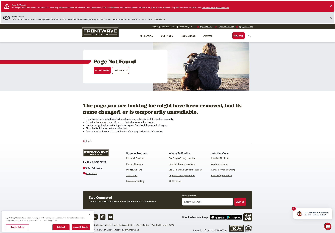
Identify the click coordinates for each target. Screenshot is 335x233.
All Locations (175, 181)
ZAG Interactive (132, 229)
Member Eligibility (220, 158)
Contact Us (120, 70)
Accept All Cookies (80, 227)
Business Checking (135, 181)
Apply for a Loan (219, 164)
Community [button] (184, 26)
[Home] (100, 33)
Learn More (160, 19)
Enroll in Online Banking (223, 169)
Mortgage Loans (134, 169)
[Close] (331, 6)
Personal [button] (146, 36)
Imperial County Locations (182, 175)
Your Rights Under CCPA (163, 225)
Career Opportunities (221, 175)
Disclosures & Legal (102, 225)
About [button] (207, 35)
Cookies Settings (17, 227)
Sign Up (240, 201)
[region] (48, 221)
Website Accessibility (124, 225)
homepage (101, 122)
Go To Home (102, 70)
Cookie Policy (142, 225)
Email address (189, 195)
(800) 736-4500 (93, 167)
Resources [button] (188, 35)
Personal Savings (134, 164)
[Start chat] (327, 226)
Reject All (61, 227)
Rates (174, 26)
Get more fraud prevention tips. (215, 7)
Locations (165, 26)
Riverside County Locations (182, 164)
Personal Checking (135, 158)
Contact (155, 26)
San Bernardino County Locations (185, 169)
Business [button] (167, 35)
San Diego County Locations (182, 158)
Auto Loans (131, 175)
